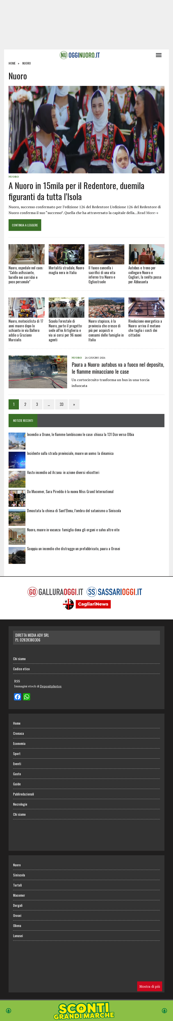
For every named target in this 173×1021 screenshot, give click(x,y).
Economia (19, 743)
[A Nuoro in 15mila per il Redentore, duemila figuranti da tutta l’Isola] (86, 170)
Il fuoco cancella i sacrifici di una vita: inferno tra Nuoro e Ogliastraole (102, 274)
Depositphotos (50, 686)
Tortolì (17, 884)
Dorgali (18, 905)
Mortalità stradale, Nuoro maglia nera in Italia (66, 270)
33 (61, 404)
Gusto (17, 773)
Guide (17, 783)
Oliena (17, 925)
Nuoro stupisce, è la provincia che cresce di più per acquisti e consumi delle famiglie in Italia (106, 330)
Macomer (19, 895)
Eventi (17, 763)
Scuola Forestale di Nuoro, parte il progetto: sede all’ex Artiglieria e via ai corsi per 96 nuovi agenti (65, 330)
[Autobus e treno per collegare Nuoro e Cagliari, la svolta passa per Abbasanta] (146, 254)
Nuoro (14, 176)
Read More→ (147, 212)
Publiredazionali (23, 793)
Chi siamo (19, 658)
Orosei (17, 915)
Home (16, 723)
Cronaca (18, 733)
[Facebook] (17, 697)
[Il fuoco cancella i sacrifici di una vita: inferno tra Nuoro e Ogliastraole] (107, 254)
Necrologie (20, 804)
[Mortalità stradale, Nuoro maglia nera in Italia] (67, 254)
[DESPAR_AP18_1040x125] (86, 1017)
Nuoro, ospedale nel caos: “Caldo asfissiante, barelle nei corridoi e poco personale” (26, 274)
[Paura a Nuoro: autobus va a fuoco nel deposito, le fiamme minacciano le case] (38, 385)
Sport (16, 753)
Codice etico (21, 668)
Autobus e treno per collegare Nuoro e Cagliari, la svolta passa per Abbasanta (144, 274)
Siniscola (19, 874)
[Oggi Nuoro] (80, 55)
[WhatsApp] (26, 697)
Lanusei (18, 935)
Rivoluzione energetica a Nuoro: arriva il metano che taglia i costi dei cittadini (145, 328)
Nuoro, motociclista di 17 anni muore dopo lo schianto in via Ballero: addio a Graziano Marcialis (26, 330)
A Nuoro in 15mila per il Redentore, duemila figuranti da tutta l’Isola (76, 191)
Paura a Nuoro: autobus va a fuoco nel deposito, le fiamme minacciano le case (118, 367)
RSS (17, 681)
